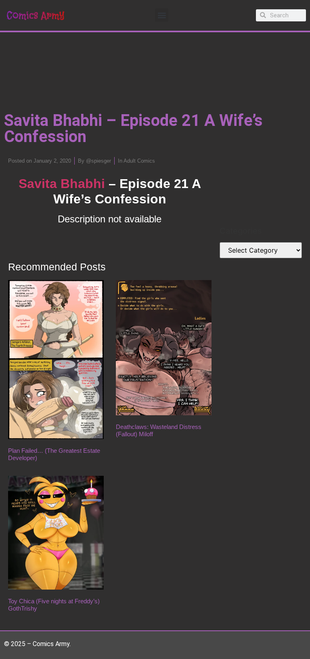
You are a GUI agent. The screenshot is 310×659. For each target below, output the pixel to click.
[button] (161, 15)
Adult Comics (139, 161)
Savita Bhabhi (62, 183)
